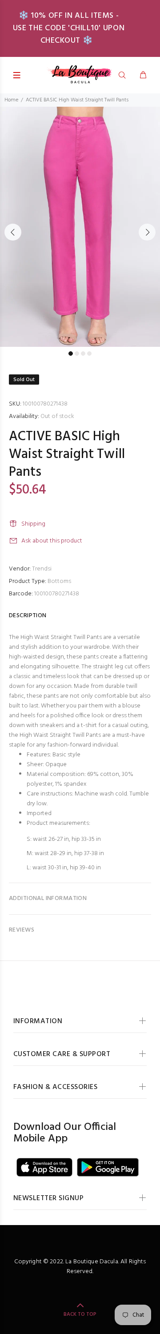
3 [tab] (83, 353)
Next (147, 232)
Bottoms (59, 581)
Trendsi (42, 569)
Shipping (33, 524)
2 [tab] (77, 353)
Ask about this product (51, 541)
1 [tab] (70, 353)
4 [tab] (89, 353)
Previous (12, 232)
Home (11, 100)
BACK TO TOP (80, 1314)
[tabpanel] (80, 227)
